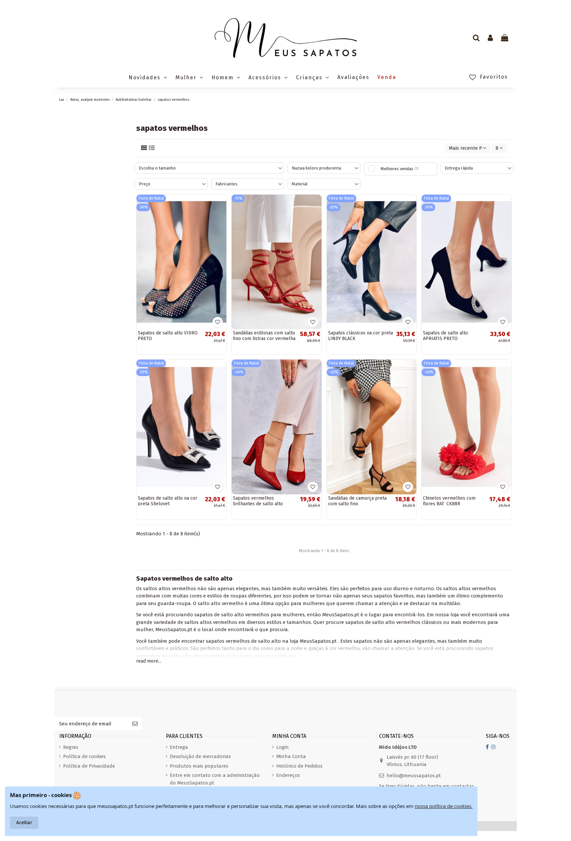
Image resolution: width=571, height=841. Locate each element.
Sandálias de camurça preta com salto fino (357, 501)
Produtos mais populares (199, 766)
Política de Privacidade (89, 766)
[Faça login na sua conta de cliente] (490, 38)
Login (282, 747)
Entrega (179, 747)
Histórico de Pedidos (299, 766)
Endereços (288, 775)
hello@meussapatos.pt (414, 776)
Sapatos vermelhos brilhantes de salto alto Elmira (258, 503)
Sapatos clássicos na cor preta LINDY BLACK (360, 335)
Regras (70, 747)
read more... (148, 661)
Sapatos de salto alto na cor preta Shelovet (167, 501)
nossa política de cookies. (444, 806)
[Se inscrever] (135, 724)
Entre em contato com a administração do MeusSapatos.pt (215, 779)
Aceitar (24, 822)
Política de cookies (84, 756)
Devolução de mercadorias (200, 756)
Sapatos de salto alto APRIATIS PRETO (445, 335)
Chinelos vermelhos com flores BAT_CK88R (449, 501)
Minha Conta (291, 756)
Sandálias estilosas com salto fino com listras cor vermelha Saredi (264, 338)
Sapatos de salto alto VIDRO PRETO (168, 335)
